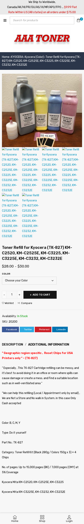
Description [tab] (12, 344)
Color (6, 273)
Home (5, 57)
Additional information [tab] (48, 344)
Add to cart (41, 294)
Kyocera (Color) (34, 57)
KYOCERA (17, 57)
